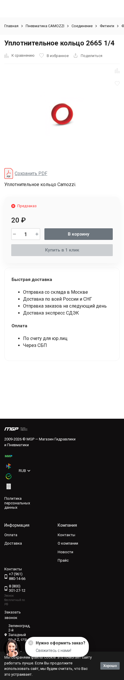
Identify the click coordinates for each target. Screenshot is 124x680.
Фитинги (107, 26)
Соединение (82, 26)
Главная (11, 26)
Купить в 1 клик (62, 250)
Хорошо (110, 666)
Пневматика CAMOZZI (45, 26)
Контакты (66, 535)
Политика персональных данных (17, 503)
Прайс (63, 560)
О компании (68, 543)
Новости (65, 552)
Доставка (13, 543)
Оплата (10, 535)
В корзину (78, 234)
